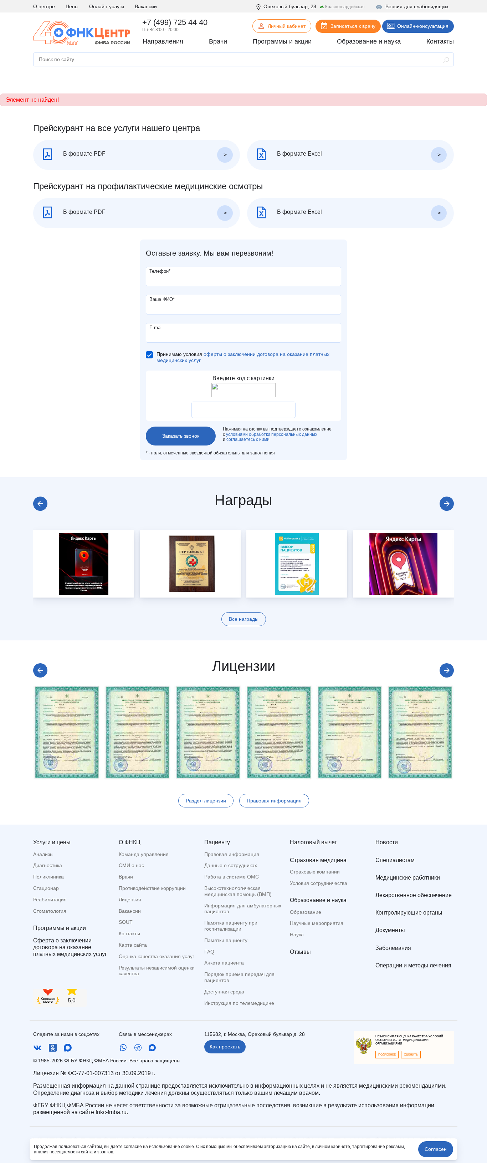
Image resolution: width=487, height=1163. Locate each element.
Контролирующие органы (408, 913)
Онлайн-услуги (106, 6)
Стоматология (49, 911)
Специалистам (395, 860)
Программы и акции (59, 928)
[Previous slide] (40, 504)
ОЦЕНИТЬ (411, 1054)
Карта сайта (133, 945)
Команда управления (144, 854)
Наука (297, 934)
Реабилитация (50, 899)
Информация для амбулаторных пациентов (242, 909)
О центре (44, 6)
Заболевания (393, 948)
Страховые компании (315, 872)
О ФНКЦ (129, 842)
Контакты (129, 933)
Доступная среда (224, 992)
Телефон (159, 271)
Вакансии (146, 6)
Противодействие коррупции (152, 888)
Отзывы (300, 952)
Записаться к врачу (352, 26)
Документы (390, 930)
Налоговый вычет (313, 842)
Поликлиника (48, 877)
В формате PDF (84, 154)
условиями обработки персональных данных (271, 434)
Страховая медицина (318, 860)
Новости (386, 842)
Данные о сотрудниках (230, 865)
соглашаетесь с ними (248, 439)
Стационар (46, 888)
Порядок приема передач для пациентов (239, 977)
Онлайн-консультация (422, 26)
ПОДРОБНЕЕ (387, 1054)
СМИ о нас (131, 865)
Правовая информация (274, 801)
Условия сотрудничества (318, 883)
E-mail (156, 327)
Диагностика (47, 865)
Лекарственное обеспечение (413, 895)
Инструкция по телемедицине (239, 1003)
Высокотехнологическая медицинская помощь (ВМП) (238, 891)
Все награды (243, 619)
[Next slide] (447, 504)
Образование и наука (318, 900)
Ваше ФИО (162, 299)
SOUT (126, 922)
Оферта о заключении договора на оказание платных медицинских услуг (70, 947)
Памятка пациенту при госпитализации (230, 926)
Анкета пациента (224, 963)
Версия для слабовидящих (416, 6)
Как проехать (225, 1046)
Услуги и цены (52, 842)
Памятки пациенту (225, 940)
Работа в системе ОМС (231, 877)
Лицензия (130, 899)
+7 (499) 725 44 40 (174, 22)
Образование (305, 912)
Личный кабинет (287, 26)
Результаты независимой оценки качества (157, 971)
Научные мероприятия (316, 923)
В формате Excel (299, 154)
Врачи (126, 877)
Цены (72, 6)
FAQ (209, 952)
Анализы (43, 854)
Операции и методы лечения (413, 965)
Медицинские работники (407, 878)
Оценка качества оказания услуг (156, 956)
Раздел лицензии (206, 801)
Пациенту (217, 842)
